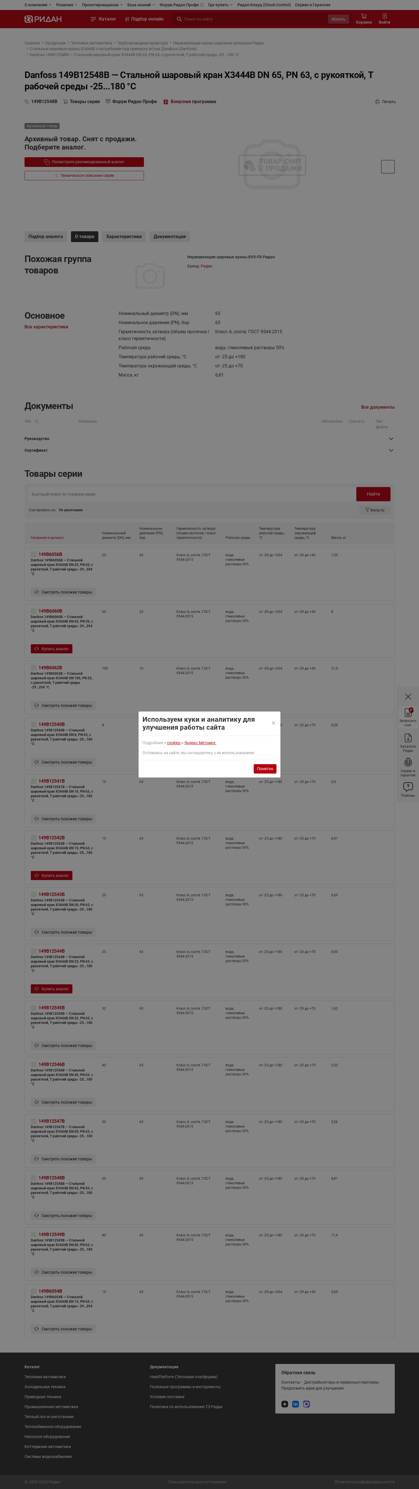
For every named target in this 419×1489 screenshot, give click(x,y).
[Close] (273, 723)
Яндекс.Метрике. (200, 743)
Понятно (265, 768)
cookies (173, 743)
